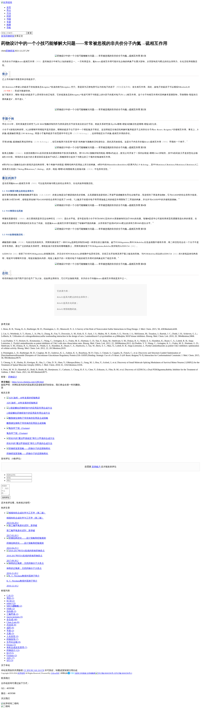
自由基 (11, 611)
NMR (11, 609)
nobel (11, 603)
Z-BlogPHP (55, 673)
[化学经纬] (6, 2)
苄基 (10, 630)
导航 (9, 27)
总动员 (11, 625)
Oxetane (12, 655)
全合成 (12, 619)
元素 (10, 633)
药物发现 (12, 639)
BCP (10, 653)
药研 (9, 16)
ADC (10, 658)
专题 (9, 22)
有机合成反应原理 (17, 647)
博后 (10, 598)
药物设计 (12, 377)
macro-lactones (15, 617)
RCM (10, 601)
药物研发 (9, 36)
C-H (10, 595)
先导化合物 (14, 642)
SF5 (10, 660)
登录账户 (96, 466)
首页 (9, 7)
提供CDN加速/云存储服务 (85, 673)
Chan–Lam (13, 622)
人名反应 (12, 636)
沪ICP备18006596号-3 (123, 673)
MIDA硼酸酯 (14, 606)
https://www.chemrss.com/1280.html (28, 382)
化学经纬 (21, 673)
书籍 (9, 19)
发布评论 (5, 497)
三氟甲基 (12, 614)
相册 (9, 25)
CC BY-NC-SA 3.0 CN (34, 670)
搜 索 (29, 33)
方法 (9, 13)
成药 (10, 628)
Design (11, 645)
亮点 (9, 10)
